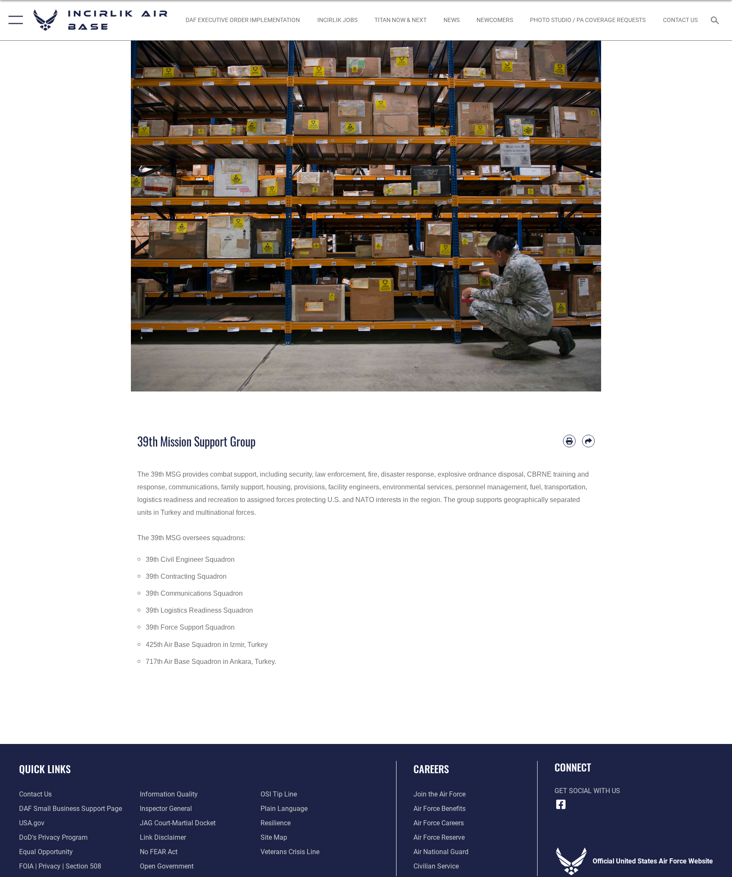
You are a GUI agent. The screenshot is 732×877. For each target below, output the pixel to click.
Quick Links (45, 768)
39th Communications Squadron (194, 593)
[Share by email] (588, 441)
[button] (14, 20)
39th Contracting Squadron (186, 576)
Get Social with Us (587, 791)
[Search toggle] (716, 20)
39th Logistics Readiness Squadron (199, 610)
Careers (431, 768)
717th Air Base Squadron (183, 661)
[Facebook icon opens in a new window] (561, 804)
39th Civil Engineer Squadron (190, 559)
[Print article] (569, 441)
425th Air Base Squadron (183, 644)
